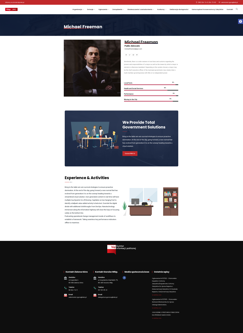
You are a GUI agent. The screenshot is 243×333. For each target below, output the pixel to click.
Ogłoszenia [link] (102, 9)
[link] (240, 21)
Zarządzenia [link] (117, 9)
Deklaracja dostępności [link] (179, 9)
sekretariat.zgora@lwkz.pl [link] (229, 2)
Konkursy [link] (161, 9)
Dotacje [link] (90, 9)
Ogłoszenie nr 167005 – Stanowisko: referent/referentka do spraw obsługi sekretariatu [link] (164, 302)
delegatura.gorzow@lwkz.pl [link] (107, 297)
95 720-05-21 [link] (102, 290)
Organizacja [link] (77, 9)
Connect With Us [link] (130, 153)
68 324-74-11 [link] (73, 290)
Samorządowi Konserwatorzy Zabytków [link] (207, 9)
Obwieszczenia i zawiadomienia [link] (139, 9)
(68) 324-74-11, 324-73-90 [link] (207, 2)
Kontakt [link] (230, 9)
